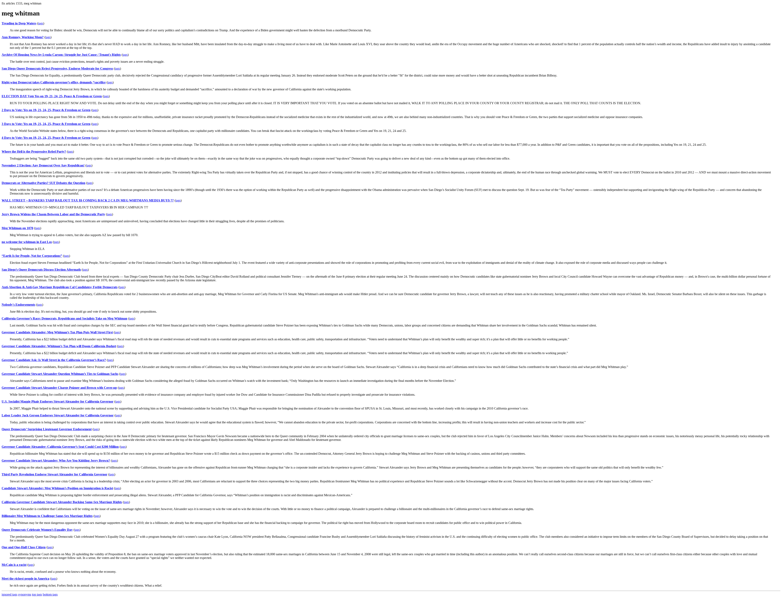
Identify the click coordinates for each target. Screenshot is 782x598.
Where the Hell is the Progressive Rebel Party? (34, 151)
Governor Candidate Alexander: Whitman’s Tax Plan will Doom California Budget (59, 346)
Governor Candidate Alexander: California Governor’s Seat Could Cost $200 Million (60, 446)
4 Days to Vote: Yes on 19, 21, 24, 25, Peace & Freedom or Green (46, 137)
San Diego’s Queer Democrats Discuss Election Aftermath (41, 269)
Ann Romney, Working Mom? (23, 37)
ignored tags (9, 594)
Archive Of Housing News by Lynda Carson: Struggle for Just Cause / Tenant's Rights (61, 54)
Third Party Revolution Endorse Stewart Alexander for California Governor (54, 474)
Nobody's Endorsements (18, 304)
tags (40, 23)
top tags (37, 594)
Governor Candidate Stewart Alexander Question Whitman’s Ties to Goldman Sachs (60, 374)
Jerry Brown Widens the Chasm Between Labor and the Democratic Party (53, 214)
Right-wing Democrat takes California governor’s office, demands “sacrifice (54, 82)
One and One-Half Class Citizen (24, 547)
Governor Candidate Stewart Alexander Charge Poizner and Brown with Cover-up (59, 387)
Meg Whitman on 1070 (17, 228)
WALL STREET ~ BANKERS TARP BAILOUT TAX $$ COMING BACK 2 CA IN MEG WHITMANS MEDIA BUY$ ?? (88, 200)
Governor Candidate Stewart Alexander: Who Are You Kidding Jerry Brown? (56, 460)
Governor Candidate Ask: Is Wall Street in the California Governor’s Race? (54, 360)
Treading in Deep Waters (19, 23)
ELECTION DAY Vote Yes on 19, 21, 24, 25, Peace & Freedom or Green (52, 96)
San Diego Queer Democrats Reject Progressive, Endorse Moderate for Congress (57, 68)
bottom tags (50, 594)
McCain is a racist (14, 564)
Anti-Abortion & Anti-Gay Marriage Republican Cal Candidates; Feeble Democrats (60, 287)
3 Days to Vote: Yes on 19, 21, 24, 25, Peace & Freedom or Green (46, 124)
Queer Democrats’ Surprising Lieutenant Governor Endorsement (47, 429)
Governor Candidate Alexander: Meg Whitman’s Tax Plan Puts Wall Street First (57, 332)
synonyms (24, 594)
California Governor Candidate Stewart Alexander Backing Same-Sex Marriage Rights (62, 502)
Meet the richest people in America (25, 578)
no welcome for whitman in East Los (27, 242)
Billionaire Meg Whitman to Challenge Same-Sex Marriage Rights (47, 516)
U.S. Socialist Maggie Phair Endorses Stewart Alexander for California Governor (57, 401)
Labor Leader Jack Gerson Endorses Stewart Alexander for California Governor (58, 415)
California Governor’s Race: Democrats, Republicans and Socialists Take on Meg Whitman (64, 318)
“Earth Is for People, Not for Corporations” (32, 255)
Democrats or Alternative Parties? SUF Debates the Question (43, 183)
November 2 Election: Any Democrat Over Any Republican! (43, 165)
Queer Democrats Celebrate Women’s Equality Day (37, 529)
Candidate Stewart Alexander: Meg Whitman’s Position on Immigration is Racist (57, 488)
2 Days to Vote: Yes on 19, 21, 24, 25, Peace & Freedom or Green (46, 110)
